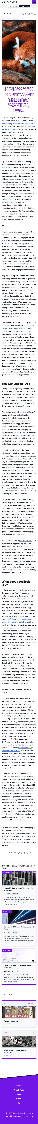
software (15, 893)
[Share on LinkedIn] (29, 14)
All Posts (19, 1098)
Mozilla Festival (8, 167)
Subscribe (25, 6)
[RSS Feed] (19, 1108)
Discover (19, 1086)
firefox (8, 19)
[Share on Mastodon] (26, 14)
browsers (16, 19)
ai (2, 19)
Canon (19, 1094)
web (17, 971)
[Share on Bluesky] (23, 14)
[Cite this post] (32, 13)
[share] (35, 14)
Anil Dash (9, 2)
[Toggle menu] (34, 2)
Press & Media (19, 1090)
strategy (15, 932)
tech (8, 893)
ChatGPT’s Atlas (25, 541)
